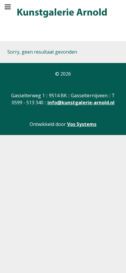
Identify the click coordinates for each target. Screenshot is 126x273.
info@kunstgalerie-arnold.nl (81, 102)
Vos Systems (81, 124)
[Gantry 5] (61, 13)
